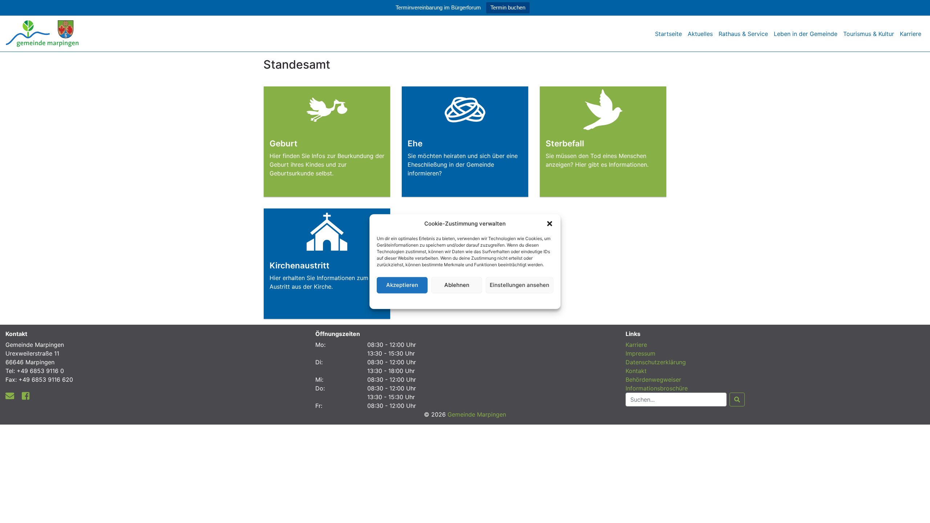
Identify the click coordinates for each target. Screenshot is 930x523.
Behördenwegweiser (653, 379)
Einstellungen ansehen (519, 284)
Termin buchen (507, 7)
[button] (549, 223)
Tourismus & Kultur (868, 33)
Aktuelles (700, 33)
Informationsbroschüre (657, 388)
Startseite (668, 33)
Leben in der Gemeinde (805, 33)
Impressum (640, 353)
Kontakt (636, 370)
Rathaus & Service (743, 33)
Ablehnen (456, 284)
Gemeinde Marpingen (477, 414)
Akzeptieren (402, 284)
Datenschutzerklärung (465, 300)
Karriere (910, 33)
